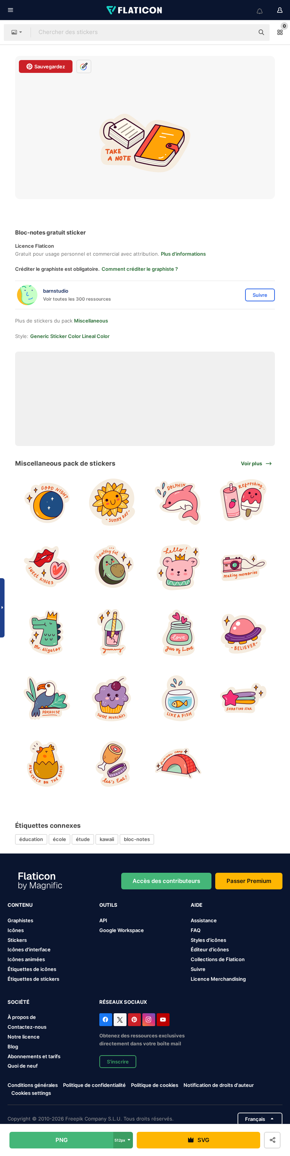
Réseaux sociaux (123, 1002)
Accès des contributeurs (166, 880)
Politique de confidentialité (94, 1085)
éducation (31, 839)
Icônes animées (26, 959)
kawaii (107, 839)
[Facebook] (105, 1019)
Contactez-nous (27, 1027)
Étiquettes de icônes (32, 969)
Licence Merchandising (218, 979)
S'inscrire (118, 1062)
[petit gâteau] (112, 698)
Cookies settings (31, 1093)
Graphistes (20, 920)
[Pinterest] (134, 1019)
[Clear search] (244, 32)
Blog (13, 1046)
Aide (196, 905)
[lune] (46, 502)
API (103, 920)
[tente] (178, 763)
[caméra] (243, 567)
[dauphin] (178, 502)
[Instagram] (148, 1019)
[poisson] (178, 698)
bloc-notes (137, 839)
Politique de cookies (154, 1085)
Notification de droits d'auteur (219, 1085)
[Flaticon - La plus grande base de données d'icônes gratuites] (134, 10)
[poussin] (46, 763)
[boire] (112, 632)
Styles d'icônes (208, 940)
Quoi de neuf (23, 1066)
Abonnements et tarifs (34, 1056)
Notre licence (24, 1037)
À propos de (22, 1017)
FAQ (196, 930)
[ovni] (243, 632)
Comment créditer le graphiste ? (140, 269)
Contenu (20, 905)
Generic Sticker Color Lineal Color (70, 336)
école (59, 839)
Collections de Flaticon (218, 959)
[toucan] (46, 698)
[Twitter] (120, 1019)
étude (83, 839)
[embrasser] (46, 567)
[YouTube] (163, 1019)
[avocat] (112, 567)
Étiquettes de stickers (33, 979)
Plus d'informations (183, 254)
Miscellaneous (91, 321)
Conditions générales (33, 1085)
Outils (108, 905)
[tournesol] (112, 502)
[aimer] (178, 632)
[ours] (178, 567)
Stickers (17, 940)
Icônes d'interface (29, 949)
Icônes (16, 930)
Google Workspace (121, 930)
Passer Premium (249, 880)
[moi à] (112, 763)
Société (18, 1002)
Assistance (204, 920)
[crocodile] (46, 632)
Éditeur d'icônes (210, 949)
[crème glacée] (243, 502)
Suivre (198, 969)
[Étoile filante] (243, 698)
